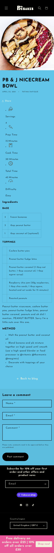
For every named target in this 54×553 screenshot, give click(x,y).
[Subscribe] (45, 484)
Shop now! (44, 544)
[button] (6, 8)
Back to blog (29, 378)
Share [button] (8, 101)
